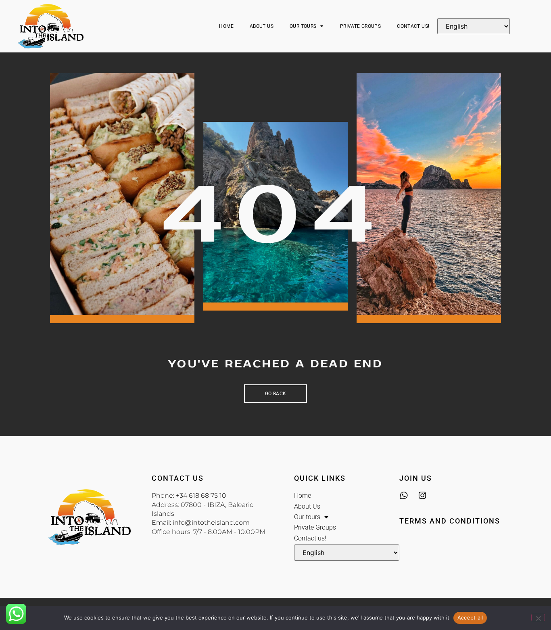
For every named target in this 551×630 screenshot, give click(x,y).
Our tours (303, 26)
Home (226, 26)
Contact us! (413, 26)
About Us (261, 26)
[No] (538, 617)
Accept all (470, 617)
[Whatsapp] (403, 495)
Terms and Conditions (449, 521)
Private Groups (360, 26)
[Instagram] (422, 495)
